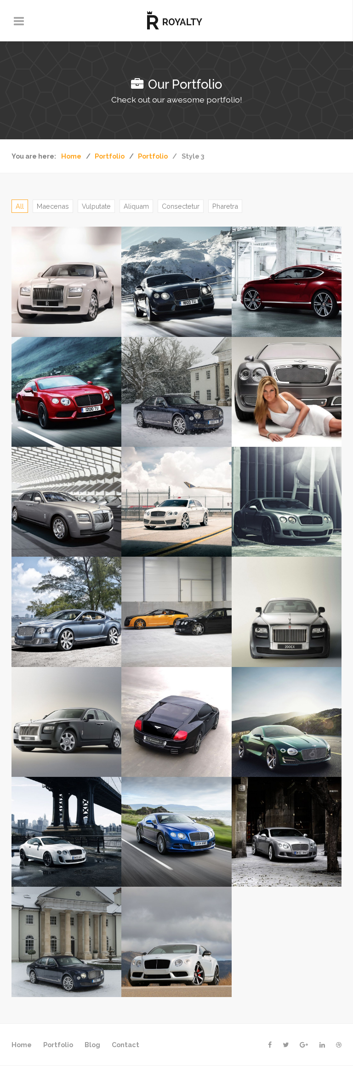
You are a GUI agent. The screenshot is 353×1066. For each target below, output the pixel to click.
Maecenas (53, 206)
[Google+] (304, 1045)
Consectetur (180, 206)
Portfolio (58, 1045)
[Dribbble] (338, 1045)
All (20, 206)
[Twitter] (285, 1045)
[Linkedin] (322, 1045)
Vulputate (96, 206)
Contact (125, 1045)
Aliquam (136, 206)
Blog (92, 1045)
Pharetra (225, 206)
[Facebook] (269, 1045)
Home (21, 1045)
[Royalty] (176, 21)
